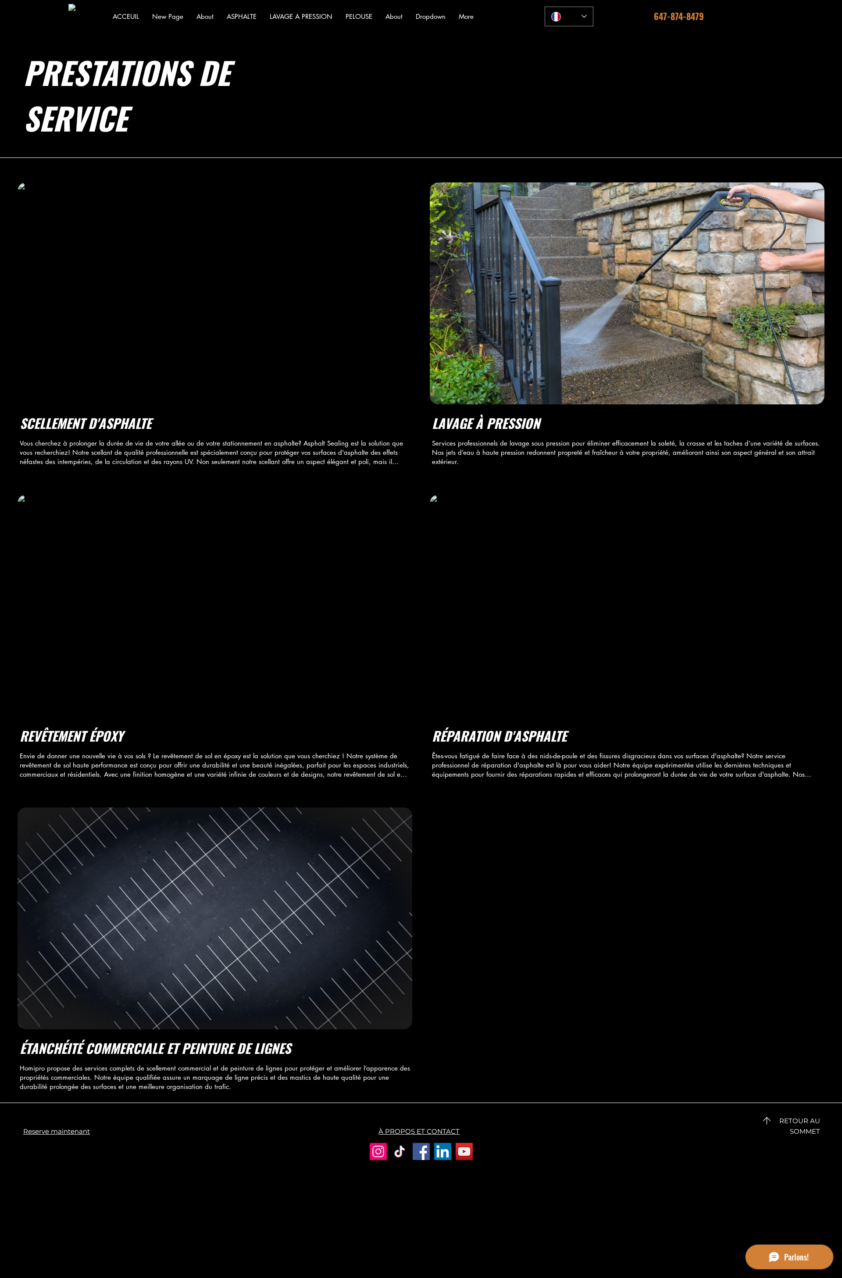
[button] (241, 16)
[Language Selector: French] (569, 16)
